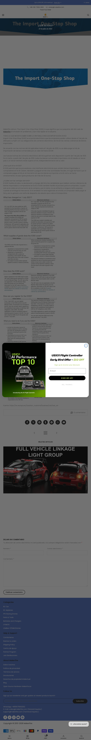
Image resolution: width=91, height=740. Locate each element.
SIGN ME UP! (67, 378)
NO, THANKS (67, 384)
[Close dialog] (86, 345)
